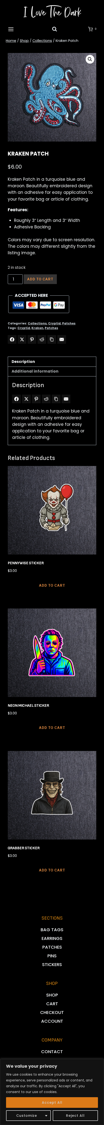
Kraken (37, 328)
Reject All (75, 1115)
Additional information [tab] (35, 371)
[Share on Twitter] (22, 339)
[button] (90, 59)
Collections (37, 323)
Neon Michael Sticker (28, 705)
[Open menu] (11, 29)
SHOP (52, 995)
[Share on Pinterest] (32, 339)
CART (52, 1004)
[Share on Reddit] (41, 339)
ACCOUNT (52, 1021)
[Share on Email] (61, 339)
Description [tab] (23, 361)
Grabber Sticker (24, 848)
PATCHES (52, 947)
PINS (52, 956)
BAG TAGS (52, 930)
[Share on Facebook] (12, 339)
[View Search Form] (54, 29)
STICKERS (52, 964)
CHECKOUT (52, 1012)
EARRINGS (52, 938)
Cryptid (54, 323)
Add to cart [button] (52, 585)
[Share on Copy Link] (51, 339)
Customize (26, 1115)
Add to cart (40, 279)
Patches (68, 323)
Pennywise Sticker (26, 563)
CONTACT (52, 1052)
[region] (52, 1092)
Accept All (52, 1102)
